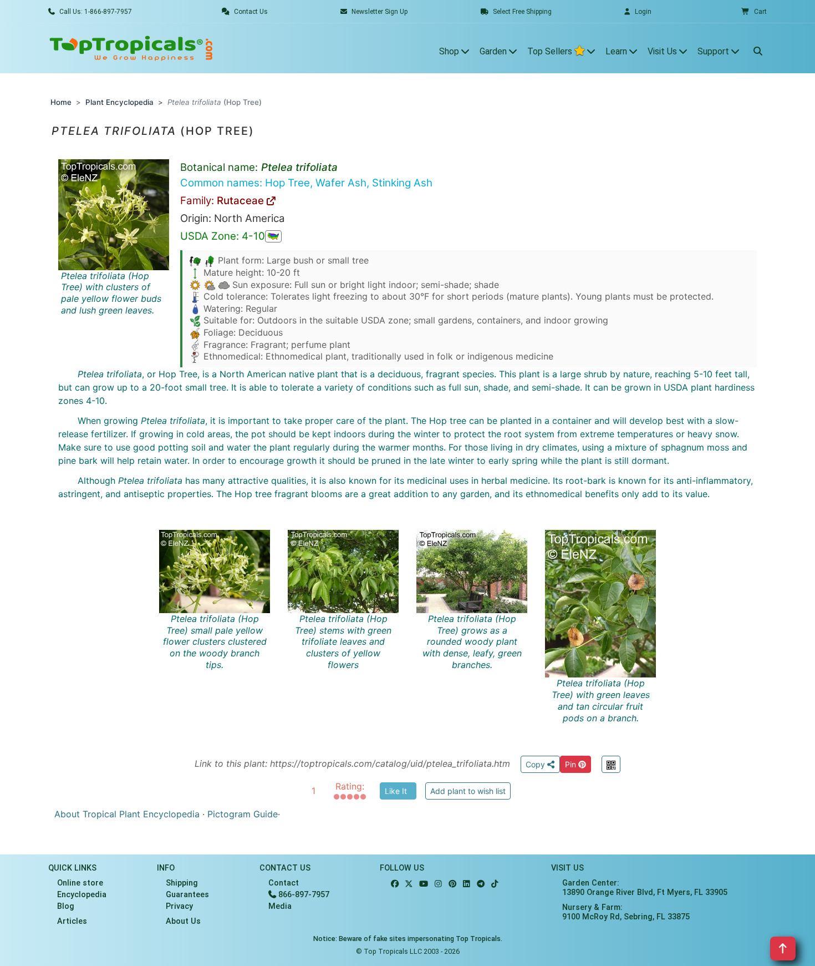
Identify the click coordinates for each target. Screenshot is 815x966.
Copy (536, 764)
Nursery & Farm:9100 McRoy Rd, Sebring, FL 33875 (626, 912)
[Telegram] (481, 884)
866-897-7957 (302, 894)
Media (280, 906)
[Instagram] (438, 884)
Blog (65, 906)
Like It (396, 791)
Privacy (179, 906)
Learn (617, 51)
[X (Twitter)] (408, 884)
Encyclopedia (81, 894)
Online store (80, 883)
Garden (494, 51)
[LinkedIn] (466, 884)
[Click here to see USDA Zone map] (273, 236)
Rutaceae (242, 200)
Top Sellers (550, 51)
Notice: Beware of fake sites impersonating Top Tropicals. (407, 938)
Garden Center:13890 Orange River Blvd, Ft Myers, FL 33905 (644, 887)
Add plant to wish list (468, 791)
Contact (283, 883)
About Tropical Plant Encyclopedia (127, 814)
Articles (72, 921)
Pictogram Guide (242, 814)
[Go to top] (783, 948)
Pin (571, 764)
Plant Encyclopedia (119, 102)
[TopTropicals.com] (131, 48)
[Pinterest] (452, 884)
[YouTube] (423, 884)
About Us (183, 921)
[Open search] (758, 48)
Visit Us (663, 51)
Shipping (182, 883)
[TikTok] (494, 884)
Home (61, 102)
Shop (450, 51)
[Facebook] (395, 884)
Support (714, 51)
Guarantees (187, 894)
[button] (754, 11)
